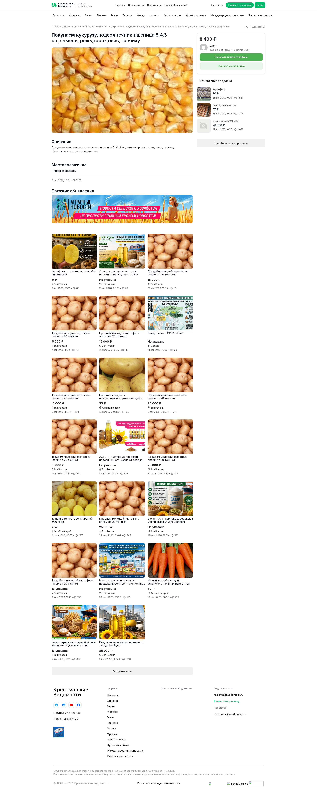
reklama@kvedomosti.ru (228, 694)
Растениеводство (100, 26)
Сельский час (136, 5)
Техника (127, 15)
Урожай (117, 26)
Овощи (141, 15)
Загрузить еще (122, 671)
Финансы (74, 15)
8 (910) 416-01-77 (65, 719)
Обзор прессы (172, 15)
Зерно (88, 15)
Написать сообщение (231, 66)
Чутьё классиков (196, 15)
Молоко (101, 15)
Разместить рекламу (239, 5)
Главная (57, 26)
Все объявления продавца (231, 143)
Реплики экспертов (260, 15)
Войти (260, 5)
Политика (58, 15)
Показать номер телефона (231, 57)
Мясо (114, 15)
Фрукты (154, 15)
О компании (154, 5)
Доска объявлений (175, 5)
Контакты (217, 5)
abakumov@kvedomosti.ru (230, 714)
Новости (120, 5)
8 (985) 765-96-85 (66, 713)
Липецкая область (64, 170)
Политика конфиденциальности (158, 783)
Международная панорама (227, 15)
